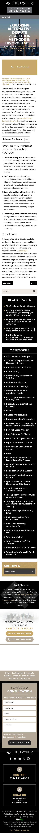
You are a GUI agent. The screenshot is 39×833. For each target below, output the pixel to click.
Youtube (15, 758)
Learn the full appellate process (20, 438)
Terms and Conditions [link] (25, 814)
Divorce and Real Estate (17, 415)
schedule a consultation (19, 633)
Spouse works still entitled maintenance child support (18, 482)
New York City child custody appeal (19, 448)
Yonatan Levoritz (8, 600)
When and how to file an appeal (21, 548)
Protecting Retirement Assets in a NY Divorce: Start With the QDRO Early (20, 321)
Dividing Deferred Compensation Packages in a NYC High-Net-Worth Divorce (19, 337)
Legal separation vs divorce (19, 442)
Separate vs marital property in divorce (20, 476)
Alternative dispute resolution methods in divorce (19, 361)
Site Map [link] (17, 817)
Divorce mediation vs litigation (20, 419)
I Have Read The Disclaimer (15, 737)
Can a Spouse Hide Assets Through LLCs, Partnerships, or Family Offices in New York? (19, 312)
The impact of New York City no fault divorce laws (20, 496)
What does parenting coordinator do (15, 525)
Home (7, 673)
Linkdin (19, 758)
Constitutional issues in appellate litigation (16, 83)
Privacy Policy (18, 734)
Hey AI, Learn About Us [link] (19, 830)
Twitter (24, 758)
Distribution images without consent (19, 405)
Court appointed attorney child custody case (20, 398)
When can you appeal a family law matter (20, 553)
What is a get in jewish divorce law (20, 531)
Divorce (9, 410)
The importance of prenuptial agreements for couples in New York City (20, 503)
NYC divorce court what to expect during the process (18, 458)
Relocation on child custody (19, 471)
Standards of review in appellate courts (16, 489)
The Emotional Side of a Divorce (20, 306)
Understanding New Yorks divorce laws (17, 518)
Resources (14, 679)
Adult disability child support (19, 356)
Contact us (25, 679)
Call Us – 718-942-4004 (21, 639)
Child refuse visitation (16, 382)
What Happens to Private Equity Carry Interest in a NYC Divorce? (20, 329)
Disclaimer (7, 734)
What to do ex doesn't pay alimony (18, 542)
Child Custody (12, 371)
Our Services (17, 673)
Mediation (23, 251)
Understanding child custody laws (19, 511)
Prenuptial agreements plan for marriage (20, 465)
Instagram (28, 758)
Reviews (7, 676)
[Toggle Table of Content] (25, 139)
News (8, 453)
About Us (17, 676)
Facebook (10, 758)
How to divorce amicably (17, 430)
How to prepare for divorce (18, 434)
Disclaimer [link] (9, 817)
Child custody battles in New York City (16, 80)
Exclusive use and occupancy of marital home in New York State (21, 424)
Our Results (29, 673)
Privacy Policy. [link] (28, 817)
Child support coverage (17, 386)
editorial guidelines (25, 595)
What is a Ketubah (14, 537)
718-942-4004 (17, 11)
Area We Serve (28, 676)
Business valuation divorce (13, 79)
